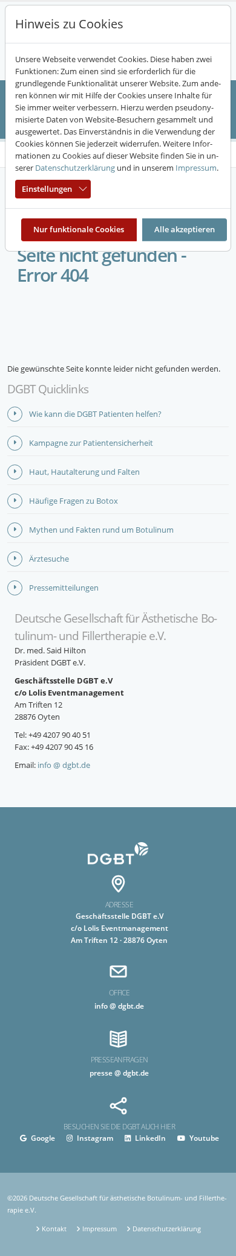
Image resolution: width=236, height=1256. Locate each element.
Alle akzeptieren (184, 229)
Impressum (196, 167)
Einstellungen (47, 188)
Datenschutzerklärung (75, 167)
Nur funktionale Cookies (78, 229)
